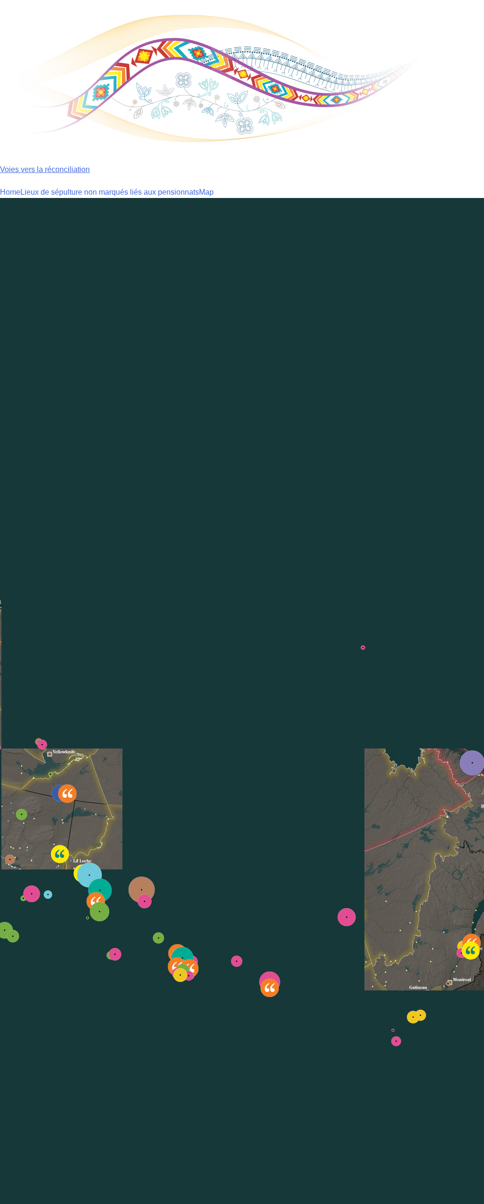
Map (206, 192)
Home (10, 192)
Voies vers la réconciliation (45, 169)
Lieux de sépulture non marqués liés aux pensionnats (109, 192)
